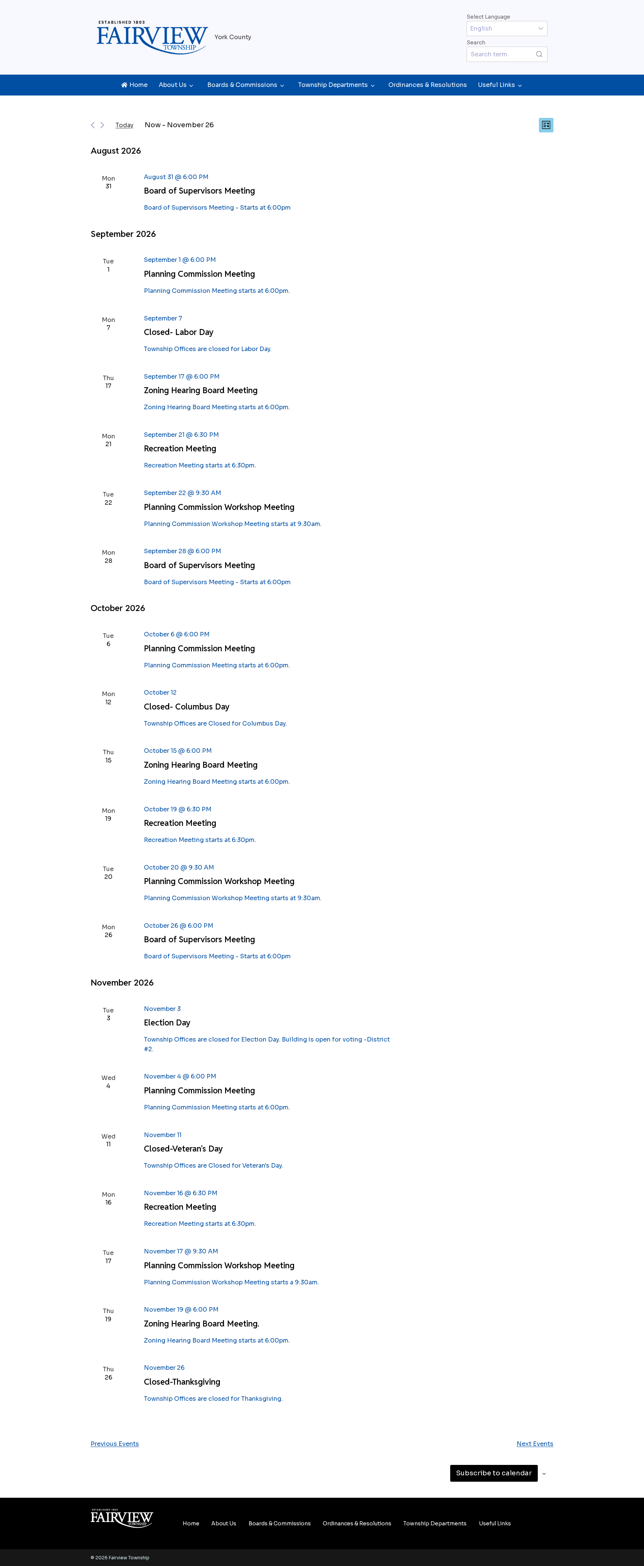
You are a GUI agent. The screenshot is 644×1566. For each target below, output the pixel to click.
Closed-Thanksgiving (182, 1381)
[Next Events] (102, 125)
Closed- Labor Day (179, 332)
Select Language (488, 16)
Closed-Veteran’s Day (183, 1148)
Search (476, 42)
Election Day (167, 1022)
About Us (173, 85)
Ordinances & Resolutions (427, 85)
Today (124, 125)
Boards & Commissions (242, 85)
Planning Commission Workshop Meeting (219, 507)
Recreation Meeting (180, 448)
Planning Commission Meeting (199, 274)
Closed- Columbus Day (187, 706)
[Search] (539, 54)
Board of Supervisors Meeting (199, 190)
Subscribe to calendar (494, 1473)
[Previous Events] (93, 125)
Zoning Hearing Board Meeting (201, 390)
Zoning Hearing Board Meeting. (201, 1323)
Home (191, 1523)
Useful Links (496, 85)
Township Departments (333, 85)
